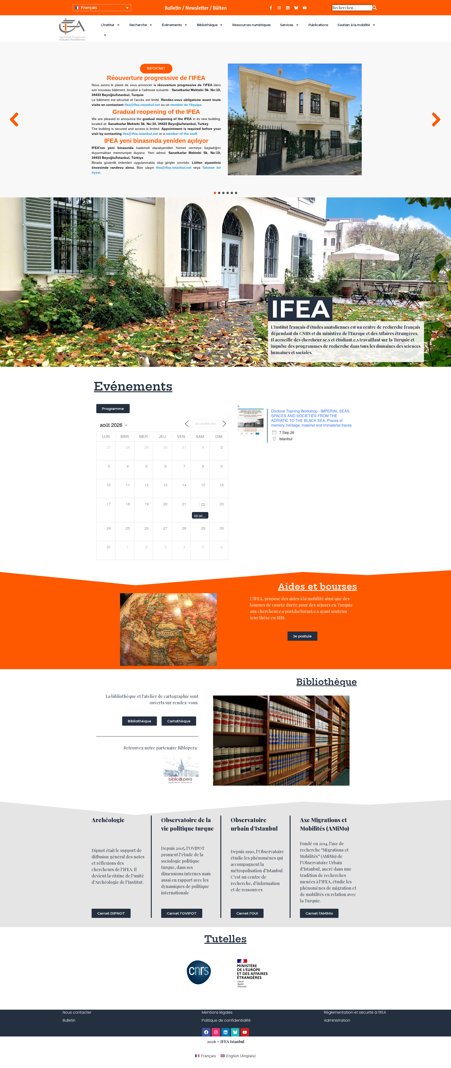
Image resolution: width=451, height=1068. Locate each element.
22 (203, 504)
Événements (172, 25)
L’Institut (107, 25)
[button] (15, 119)
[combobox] (352, 8)
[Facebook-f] (271, 8)
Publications (318, 25)
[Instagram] (279, 8)
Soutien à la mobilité (354, 25)
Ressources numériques (251, 25)
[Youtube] (304, 8)
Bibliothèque (207, 25)
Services (286, 25)
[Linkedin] (288, 8)
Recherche (138, 25)
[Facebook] (206, 1032)
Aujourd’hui (205, 423)
